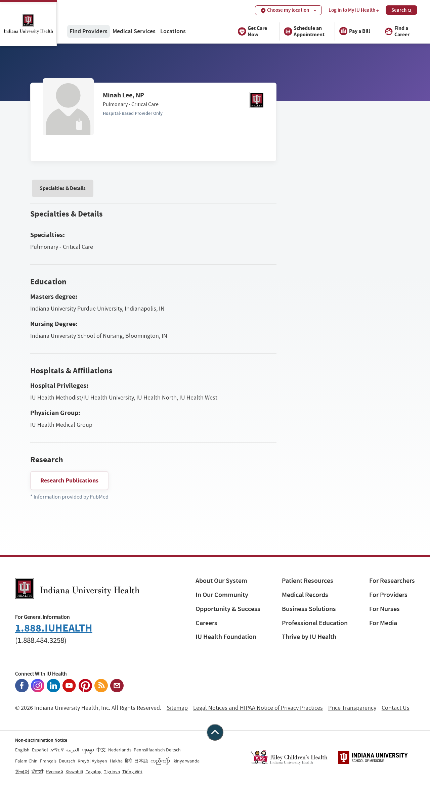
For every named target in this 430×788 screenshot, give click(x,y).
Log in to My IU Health (352, 10)
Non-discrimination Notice (41, 740)
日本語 (141, 761)
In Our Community (222, 595)
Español (40, 750)
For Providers (388, 595)
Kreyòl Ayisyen (92, 761)
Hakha (116, 761)
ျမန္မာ (88, 750)
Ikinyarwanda (186, 761)
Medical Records (305, 595)
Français (48, 761)
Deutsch (67, 761)
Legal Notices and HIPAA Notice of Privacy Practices (258, 708)
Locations (173, 31)
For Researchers (392, 581)
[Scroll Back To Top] (215, 732)
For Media (383, 623)
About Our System (221, 581)
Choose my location (288, 10)
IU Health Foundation (226, 637)
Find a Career (402, 31)
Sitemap (177, 708)
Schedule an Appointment (309, 31)
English (22, 750)
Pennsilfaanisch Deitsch (157, 750)
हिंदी (128, 761)
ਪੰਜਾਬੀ (37, 772)
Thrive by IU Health (309, 637)
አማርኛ (57, 750)
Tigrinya (112, 772)
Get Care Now (257, 31)
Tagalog (93, 772)
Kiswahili (74, 772)
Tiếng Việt (132, 772)
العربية (72, 750)
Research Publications (69, 480)
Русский (54, 772)
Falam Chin (26, 761)
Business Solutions (309, 609)
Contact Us (396, 708)
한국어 (22, 772)
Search (398, 10)
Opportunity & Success (228, 609)
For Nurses (384, 609)
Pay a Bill (359, 31)
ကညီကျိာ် (160, 761)
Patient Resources (307, 581)
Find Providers (89, 31)
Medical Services (134, 31)
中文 (101, 750)
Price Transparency (352, 708)
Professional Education (315, 623)
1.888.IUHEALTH (53, 628)
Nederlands (119, 750)
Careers (206, 623)
